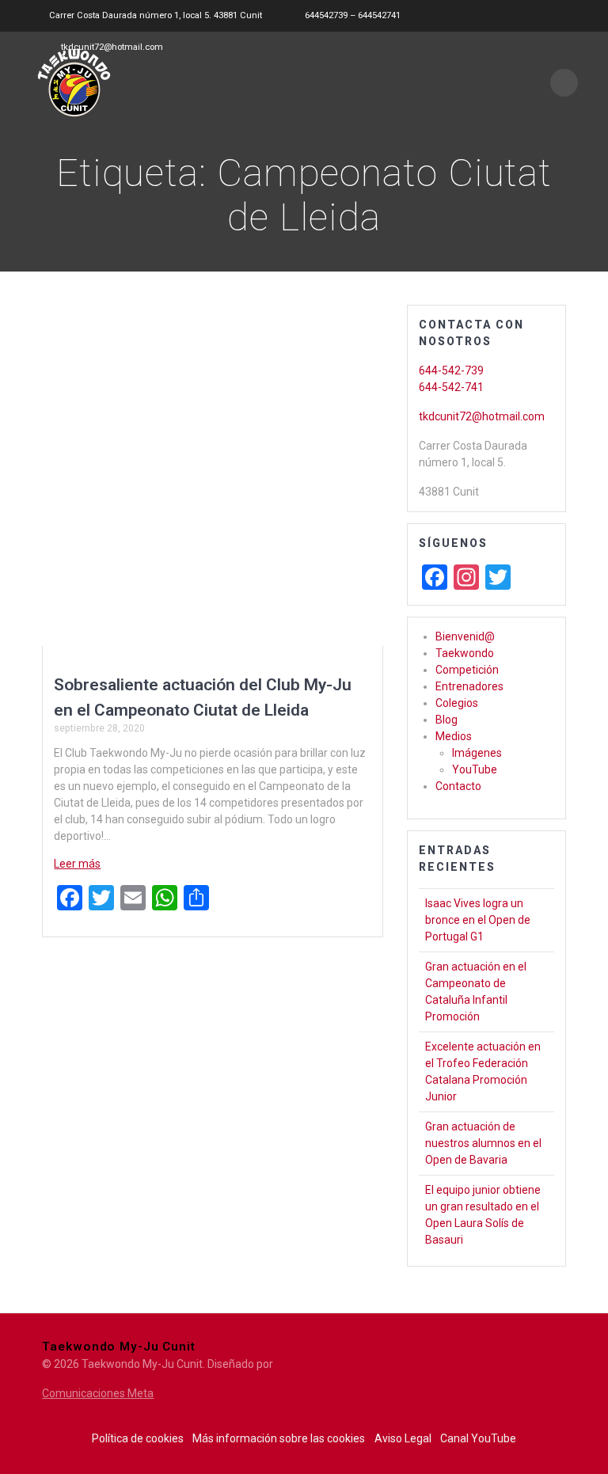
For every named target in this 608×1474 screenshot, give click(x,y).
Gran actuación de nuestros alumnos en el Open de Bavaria (483, 1143)
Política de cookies (138, 1438)
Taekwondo (464, 653)
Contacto (458, 786)
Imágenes (477, 752)
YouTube (474, 769)
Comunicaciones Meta (98, 1393)
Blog (446, 719)
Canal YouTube (478, 1438)
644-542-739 (451, 370)
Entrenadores (469, 686)
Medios (453, 736)
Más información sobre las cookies (278, 1438)
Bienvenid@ (465, 636)
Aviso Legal (402, 1438)
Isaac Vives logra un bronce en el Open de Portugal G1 (477, 920)
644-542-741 (451, 387)
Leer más (77, 863)
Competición (467, 669)
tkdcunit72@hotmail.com (482, 416)
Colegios (456, 703)
